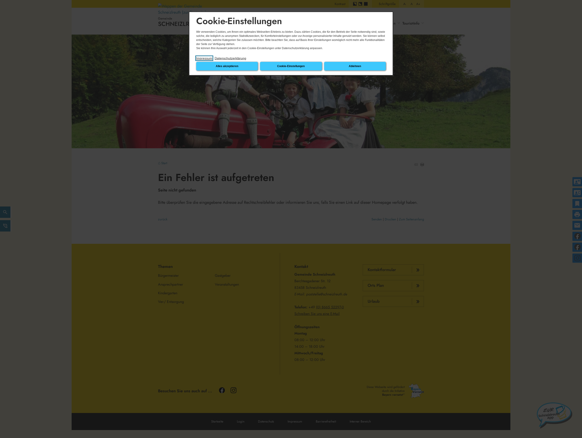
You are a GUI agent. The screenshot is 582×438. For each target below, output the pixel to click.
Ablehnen (355, 66)
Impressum (204, 58)
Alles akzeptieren (227, 66)
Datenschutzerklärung (230, 58)
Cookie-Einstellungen (291, 66)
